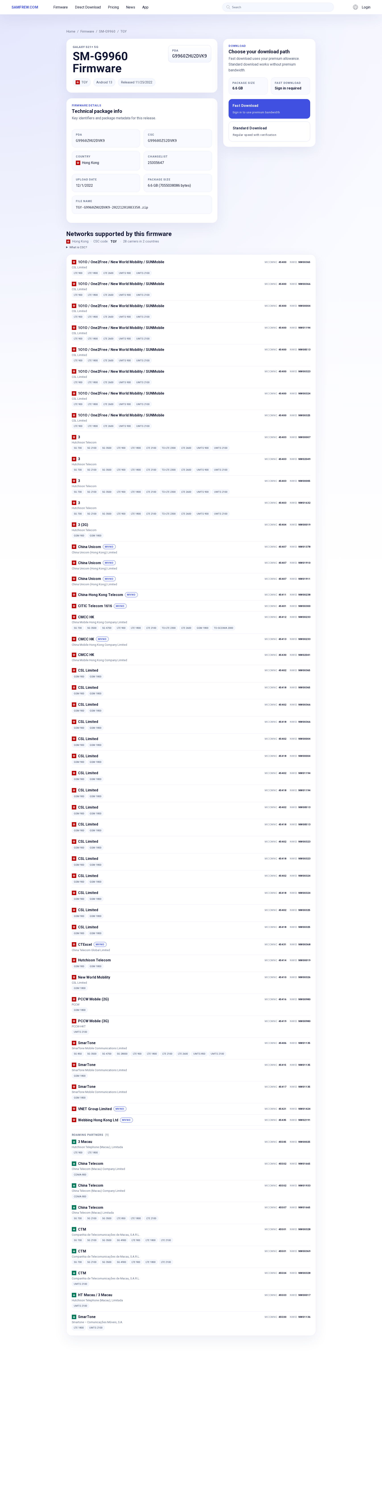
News (130, 7)
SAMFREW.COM (25, 7)
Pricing (113, 7)
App (145, 7)
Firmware (60, 7)
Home (70, 31)
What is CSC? (78, 247)
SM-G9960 (107, 31)
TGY (123, 31)
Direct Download (88, 7)
